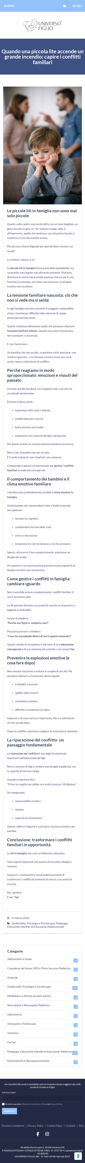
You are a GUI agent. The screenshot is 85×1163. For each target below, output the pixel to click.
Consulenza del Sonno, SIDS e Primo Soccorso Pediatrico (39, 968)
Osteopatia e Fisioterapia (21, 1023)
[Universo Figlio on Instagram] (47, 1134)
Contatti (70, 1125)
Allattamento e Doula (19, 959)
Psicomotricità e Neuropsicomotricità (28, 1060)
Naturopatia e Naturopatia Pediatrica (28, 1005)
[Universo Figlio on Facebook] (38, 1134)
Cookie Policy (54, 1125)
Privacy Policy (56, 1104)
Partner (11, 1042)
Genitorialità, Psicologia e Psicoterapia (33, 923)
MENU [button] (10, 5)
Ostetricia (13, 1033)
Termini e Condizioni (12, 1125)
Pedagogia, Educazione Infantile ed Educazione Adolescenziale (37, 925)
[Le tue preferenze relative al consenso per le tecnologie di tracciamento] (78, 1156)
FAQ (81, 1125)
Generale (12, 977)
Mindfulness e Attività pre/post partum (29, 996)
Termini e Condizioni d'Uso (34, 1104)
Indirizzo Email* (9, 1092)
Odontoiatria (14, 1014)
